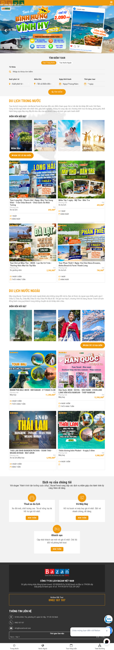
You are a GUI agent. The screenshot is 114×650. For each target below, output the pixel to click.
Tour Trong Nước (49, 63)
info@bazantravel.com (23, 628)
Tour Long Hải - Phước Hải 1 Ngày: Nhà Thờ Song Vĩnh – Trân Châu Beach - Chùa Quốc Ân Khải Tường (31, 202)
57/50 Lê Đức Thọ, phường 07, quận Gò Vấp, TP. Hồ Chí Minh (36, 617)
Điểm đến (37, 79)
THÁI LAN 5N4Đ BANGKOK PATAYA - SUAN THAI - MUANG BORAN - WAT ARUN (31, 451)
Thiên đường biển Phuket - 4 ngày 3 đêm (77, 450)
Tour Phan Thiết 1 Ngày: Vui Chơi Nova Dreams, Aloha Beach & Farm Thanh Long (80, 264)
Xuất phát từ (14, 79)
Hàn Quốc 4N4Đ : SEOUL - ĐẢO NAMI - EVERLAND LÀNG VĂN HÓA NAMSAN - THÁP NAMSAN (80, 391)
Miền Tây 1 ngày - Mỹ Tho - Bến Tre (74, 200)
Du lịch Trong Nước (25, 101)
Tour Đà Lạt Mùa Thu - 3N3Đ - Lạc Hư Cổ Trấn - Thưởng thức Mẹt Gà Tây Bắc (31, 264)
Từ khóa (12, 67)
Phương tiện (14, 207)
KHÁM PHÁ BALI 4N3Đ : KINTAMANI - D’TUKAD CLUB (32, 390)
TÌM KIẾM (57, 92)
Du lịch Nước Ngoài (24, 291)
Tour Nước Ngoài (65, 63)
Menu (111, 4)
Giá (54, 207)
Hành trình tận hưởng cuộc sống (12, 4)
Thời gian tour (89, 79)
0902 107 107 (19, 623)
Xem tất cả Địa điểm (22, 155)
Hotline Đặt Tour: (57, 597)
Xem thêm (32, 518)
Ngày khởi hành (65, 79)
